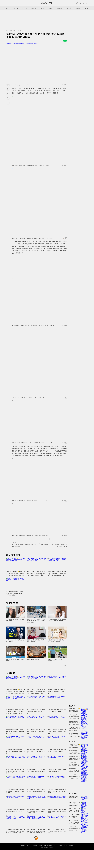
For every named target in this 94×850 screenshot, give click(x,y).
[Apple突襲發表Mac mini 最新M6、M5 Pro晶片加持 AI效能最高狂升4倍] (15, 722)
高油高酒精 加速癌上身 (33, 659)
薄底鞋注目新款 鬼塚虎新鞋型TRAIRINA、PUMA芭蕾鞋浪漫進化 (36, 751)
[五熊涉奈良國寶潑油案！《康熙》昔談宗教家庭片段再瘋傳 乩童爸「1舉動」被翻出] (15, 584)
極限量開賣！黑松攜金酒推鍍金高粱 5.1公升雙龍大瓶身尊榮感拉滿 (36, 790)
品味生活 (59, 8)
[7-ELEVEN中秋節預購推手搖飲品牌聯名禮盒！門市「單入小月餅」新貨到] (57, 782)
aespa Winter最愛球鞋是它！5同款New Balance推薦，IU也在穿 (74, 817)
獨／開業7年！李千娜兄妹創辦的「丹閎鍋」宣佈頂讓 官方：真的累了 (57, 831)
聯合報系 (55, 845)
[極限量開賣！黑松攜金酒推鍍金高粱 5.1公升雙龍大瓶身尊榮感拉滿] (36, 782)
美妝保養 (33, 8)
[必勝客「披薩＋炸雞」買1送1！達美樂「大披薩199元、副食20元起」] (36, 722)
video (86, 8)
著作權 (44, 845)
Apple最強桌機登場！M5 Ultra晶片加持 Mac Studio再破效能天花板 (36, 711)
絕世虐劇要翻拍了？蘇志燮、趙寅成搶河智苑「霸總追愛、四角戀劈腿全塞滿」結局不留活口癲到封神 (36, 831)
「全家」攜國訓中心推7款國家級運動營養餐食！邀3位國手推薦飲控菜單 (15, 791)
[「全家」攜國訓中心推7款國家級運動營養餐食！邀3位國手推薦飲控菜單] (15, 782)
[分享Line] (7, 93)
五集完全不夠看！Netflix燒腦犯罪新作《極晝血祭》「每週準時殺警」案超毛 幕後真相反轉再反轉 (15, 831)
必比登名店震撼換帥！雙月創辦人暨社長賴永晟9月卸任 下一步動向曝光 (57, 691)
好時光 (42, 8)
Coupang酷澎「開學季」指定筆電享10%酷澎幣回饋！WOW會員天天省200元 (15, 771)
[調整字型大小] (7, 102)
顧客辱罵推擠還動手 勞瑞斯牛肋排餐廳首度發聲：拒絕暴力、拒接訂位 (57, 731)
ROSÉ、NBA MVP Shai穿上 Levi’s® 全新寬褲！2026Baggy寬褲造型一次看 (74, 811)
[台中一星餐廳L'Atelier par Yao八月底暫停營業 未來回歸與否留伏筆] (36, 762)
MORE (85, 706)
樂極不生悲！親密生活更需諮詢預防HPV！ (15, 660)
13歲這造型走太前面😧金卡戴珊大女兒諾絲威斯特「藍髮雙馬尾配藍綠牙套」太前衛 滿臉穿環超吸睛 (15, 573)
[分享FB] (7, 88)
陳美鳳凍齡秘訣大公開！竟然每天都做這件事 (15, 619)
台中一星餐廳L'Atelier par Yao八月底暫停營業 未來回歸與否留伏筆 (36, 770)
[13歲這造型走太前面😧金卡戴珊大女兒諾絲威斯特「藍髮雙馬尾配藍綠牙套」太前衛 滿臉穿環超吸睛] (15, 564)
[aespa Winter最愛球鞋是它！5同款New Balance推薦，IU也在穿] (84, 816)
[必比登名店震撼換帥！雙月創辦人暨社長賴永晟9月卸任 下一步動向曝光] (57, 682)
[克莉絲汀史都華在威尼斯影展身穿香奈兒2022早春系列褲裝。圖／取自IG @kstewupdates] (39, 130)
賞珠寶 (50, 8)
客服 (30, 845)
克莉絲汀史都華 (15, 538)
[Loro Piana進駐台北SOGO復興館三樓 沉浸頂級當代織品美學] (57, 702)
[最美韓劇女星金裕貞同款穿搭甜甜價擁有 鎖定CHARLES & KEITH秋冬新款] (57, 802)
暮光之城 (22, 538)
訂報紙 (60, 845)
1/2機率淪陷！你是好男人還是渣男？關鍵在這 (15, 640)
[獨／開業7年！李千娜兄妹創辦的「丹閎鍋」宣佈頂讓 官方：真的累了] (57, 821)
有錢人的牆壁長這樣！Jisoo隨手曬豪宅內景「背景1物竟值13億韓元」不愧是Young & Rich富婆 (36, 573)
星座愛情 (68, 8)
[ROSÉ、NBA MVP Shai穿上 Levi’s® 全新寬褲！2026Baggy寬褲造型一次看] (84, 810)
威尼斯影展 (36, 538)
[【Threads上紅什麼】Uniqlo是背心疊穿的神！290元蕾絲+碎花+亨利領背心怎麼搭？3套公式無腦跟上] (84, 822)
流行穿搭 (24, 8)
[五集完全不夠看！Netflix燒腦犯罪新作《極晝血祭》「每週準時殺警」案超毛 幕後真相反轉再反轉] (15, 821)
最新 (7, 8)
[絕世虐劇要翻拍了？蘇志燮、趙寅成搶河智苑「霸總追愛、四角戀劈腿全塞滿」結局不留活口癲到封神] (36, 821)
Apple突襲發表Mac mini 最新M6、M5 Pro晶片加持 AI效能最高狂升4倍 (15, 731)
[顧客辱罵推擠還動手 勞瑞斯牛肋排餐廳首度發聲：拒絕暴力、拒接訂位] (57, 722)
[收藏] (7, 97)
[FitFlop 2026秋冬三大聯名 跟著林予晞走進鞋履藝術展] (57, 762)
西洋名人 (19, 30)
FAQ (28, 845)
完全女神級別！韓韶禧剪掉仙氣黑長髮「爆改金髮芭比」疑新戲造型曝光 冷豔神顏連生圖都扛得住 (57, 573)
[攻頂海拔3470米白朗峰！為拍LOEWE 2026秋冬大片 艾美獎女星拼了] (15, 742)
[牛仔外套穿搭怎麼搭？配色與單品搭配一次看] (84, 798)
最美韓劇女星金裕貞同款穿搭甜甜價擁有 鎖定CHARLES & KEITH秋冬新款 (57, 811)
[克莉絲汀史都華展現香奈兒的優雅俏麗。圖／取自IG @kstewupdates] (39, 478)
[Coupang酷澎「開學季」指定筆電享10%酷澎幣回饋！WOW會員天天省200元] (15, 762)
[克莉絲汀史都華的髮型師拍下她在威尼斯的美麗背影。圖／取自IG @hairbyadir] (39, 202)
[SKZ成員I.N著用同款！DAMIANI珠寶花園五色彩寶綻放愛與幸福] (57, 742)
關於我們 (65, 845)
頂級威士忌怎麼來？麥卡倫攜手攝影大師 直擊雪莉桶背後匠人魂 (15, 810)
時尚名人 (15, 8)
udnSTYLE (8, 30)
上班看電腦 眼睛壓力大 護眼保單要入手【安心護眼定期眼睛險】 (57, 619)
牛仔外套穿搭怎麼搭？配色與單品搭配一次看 (74, 797)
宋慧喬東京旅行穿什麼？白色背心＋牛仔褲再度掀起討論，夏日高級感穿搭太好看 (74, 829)
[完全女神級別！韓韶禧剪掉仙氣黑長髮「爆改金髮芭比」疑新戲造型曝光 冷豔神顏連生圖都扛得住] (57, 564)
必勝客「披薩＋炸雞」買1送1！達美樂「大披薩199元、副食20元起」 (36, 731)
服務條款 (40, 845)
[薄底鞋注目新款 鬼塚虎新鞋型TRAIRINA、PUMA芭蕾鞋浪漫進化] (36, 742)
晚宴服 (42, 538)
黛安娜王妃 (29, 538)
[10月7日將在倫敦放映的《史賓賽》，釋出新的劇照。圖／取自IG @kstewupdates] (39, 301)
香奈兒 (47, 538)
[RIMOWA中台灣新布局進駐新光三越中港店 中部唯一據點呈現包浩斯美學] (84, 804)
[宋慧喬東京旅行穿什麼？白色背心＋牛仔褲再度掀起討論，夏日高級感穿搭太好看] (84, 828)
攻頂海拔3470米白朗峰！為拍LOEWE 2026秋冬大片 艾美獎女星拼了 (15, 751)
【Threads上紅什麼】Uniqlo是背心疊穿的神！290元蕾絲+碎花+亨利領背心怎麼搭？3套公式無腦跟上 (74, 824)
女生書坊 (77, 8)
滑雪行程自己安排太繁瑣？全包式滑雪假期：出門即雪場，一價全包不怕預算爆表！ (36, 620)
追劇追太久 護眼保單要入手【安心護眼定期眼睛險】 (36, 640)
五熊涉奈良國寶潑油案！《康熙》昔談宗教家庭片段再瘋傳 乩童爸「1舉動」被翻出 (15, 593)
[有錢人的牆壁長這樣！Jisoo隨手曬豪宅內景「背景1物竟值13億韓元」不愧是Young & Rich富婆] (36, 564)
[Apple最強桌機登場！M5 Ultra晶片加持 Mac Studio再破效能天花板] (36, 702)
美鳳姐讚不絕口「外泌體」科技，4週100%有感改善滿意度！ (57, 640)
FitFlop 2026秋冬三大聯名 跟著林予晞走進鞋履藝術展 (57, 770)
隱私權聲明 (49, 845)
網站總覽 (71, 845)
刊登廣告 (23, 845)
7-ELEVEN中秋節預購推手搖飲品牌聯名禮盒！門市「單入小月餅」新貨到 (57, 791)
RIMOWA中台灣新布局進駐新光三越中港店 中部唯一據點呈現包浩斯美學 (74, 805)
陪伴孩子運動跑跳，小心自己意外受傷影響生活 (57, 660)
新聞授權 (35, 845)
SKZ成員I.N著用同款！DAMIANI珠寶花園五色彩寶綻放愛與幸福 (57, 750)
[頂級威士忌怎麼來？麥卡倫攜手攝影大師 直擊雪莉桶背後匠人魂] (15, 802)
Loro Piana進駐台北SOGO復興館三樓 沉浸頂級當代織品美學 (57, 710)
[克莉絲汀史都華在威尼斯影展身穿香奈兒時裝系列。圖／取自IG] (36, 63)
